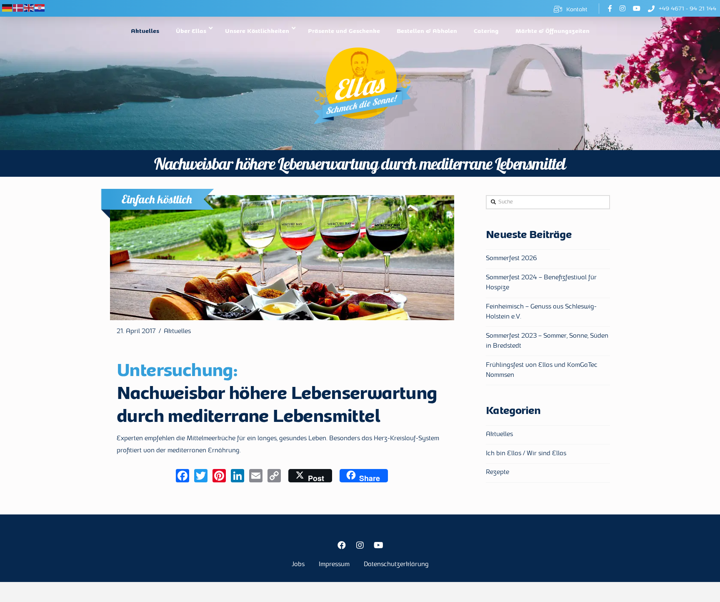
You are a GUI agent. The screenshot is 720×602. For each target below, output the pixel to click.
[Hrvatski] (40, 8)
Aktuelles (177, 332)
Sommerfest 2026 (511, 259)
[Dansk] (18, 8)
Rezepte (497, 472)
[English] (29, 8)
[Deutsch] (7, 8)
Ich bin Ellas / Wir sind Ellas (526, 454)
